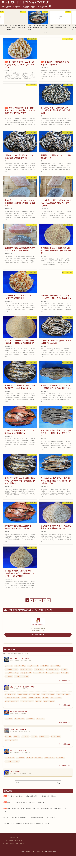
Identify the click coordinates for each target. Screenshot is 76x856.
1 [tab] (30, 32)
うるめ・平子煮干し (20, 666)
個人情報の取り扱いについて (14, 840)
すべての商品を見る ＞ (65, 680)
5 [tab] (38, 32)
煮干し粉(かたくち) (10, 694)
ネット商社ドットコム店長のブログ (25, 2)
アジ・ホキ (34, 736)
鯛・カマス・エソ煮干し (52, 669)
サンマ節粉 (46, 697)
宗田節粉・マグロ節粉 (34, 697)
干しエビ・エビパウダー (18, 750)
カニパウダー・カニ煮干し (12, 761)
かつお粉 (24, 697)
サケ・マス (16, 736)
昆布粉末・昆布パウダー (11, 701)
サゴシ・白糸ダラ (55, 736)
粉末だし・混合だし (49, 701)
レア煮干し (64, 669)
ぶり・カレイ (25, 736)
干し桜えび (30, 757)
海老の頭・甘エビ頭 (25, 673)
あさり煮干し (8, 676)
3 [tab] (34, 32)
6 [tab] (40, 32)
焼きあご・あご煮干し (26, 669)
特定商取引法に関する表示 (10, 843)
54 (44, 600)
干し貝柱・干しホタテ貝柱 (22, 676)
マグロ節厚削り (31, 719)
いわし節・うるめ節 (33, 666)
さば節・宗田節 (45, 666)
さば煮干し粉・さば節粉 (48, 694)
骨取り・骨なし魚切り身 (18, 729)
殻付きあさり (64, 673)
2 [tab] (32, 32)
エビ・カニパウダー (56, 697)
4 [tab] (36, 32)
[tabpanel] (38, 20)
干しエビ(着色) (20, 757)
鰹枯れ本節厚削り (19, 719)
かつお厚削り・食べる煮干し (19, 711)
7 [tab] (42, 32)
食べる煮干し (40, 719)
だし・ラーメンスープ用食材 (19, 658)
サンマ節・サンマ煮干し (11, 669)
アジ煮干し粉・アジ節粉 (63, 694)
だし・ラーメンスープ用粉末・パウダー (23, 687)
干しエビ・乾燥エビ (38, 673)
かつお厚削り (8, 719)
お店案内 (22, 843)
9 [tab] (46, 32)
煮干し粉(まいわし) (34, 694)
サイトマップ (14, 837)
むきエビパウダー (49, 757)
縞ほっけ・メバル (44, 736)
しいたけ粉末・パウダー (26, 701)
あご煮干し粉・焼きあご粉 (12, 697)
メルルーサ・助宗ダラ (11, 740)
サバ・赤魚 (8, 736)
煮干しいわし (8, 666)
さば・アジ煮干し (55, 666)
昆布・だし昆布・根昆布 (52, 673)
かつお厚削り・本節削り (11, 673)
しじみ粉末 (38, 701)
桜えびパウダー (60, 757)
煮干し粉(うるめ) (22, 694)
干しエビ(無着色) (9, 757)
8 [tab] (44, 32)
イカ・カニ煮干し (39, 669)
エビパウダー (38, 757)
